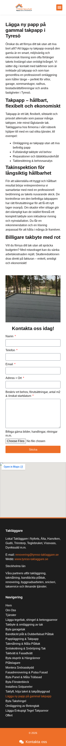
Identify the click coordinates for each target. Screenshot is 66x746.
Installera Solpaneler (19, 686)
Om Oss (11, 610)
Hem (9, 605)
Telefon (11, 350)
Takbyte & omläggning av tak (24, 624)
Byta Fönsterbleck (17, 681)
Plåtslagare (13, 662)
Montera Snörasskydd (20, 667)
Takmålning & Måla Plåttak (23, 643)
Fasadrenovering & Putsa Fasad (27, 672)
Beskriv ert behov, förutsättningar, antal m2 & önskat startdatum (33, 393)
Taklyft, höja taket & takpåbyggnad (28, 691)
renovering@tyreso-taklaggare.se (37, 554)
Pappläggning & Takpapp (22, 638)
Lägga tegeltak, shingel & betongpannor (31, 619)
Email (10, 364)
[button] (59, 7)
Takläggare (14, 531)
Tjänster (11, 615)
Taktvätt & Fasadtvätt (19, 653)
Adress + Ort (14, 378)
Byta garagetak (15, 629)
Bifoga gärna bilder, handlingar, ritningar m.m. (31, 433)
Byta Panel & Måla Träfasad (24, 677)
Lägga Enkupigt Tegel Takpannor (27, 710)
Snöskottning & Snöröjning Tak (26, 648)
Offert (9, 715)
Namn (10, 336)
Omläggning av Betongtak (22, 705)
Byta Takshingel (16, 701)
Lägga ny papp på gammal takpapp (28, 696)
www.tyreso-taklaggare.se (31, 559)
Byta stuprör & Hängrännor (23, 658)
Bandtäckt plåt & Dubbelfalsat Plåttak (30, 634)
